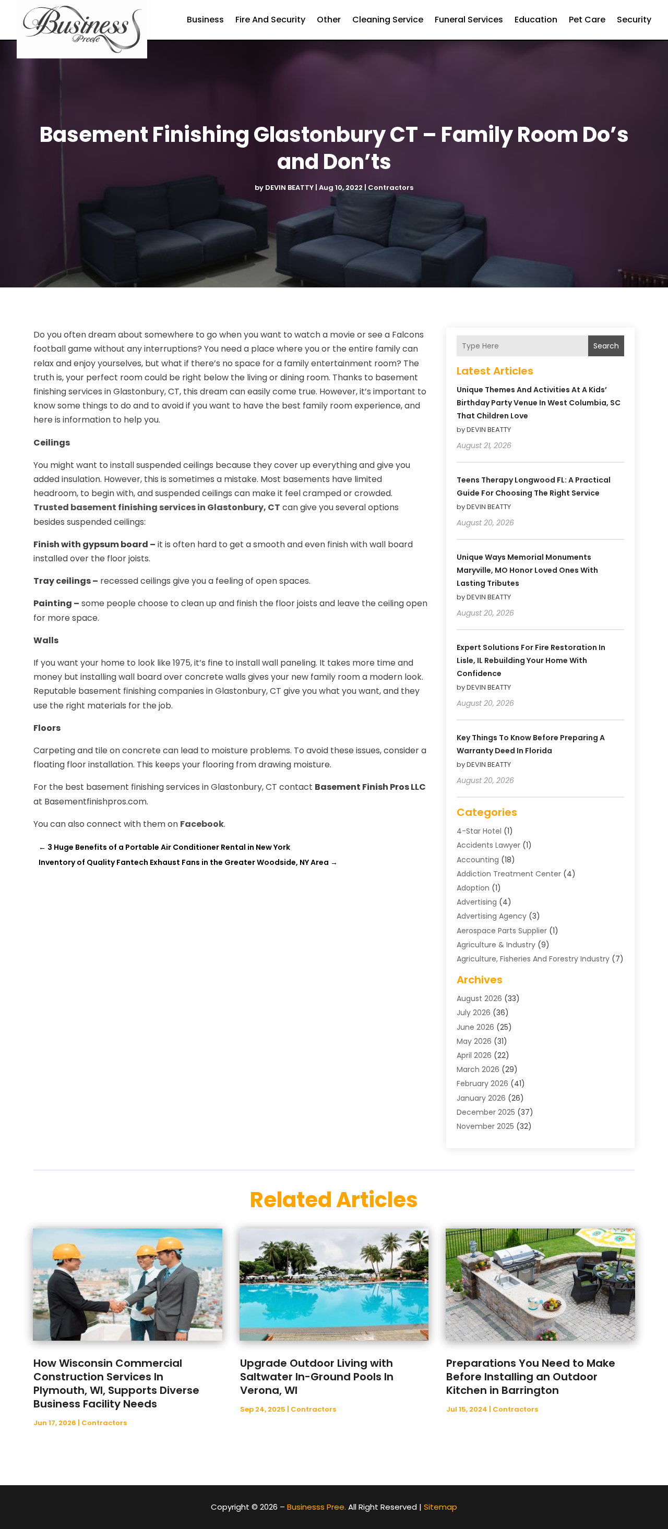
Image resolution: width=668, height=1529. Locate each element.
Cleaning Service (387, 20)
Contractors (390, 187)
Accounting (478, 859)
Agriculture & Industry (496, 945)
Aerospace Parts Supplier (502, 930)
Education (536, 20)
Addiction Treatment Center (509, 874)
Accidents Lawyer (488, 845)
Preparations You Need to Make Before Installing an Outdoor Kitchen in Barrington (530, 1377)
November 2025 (485, 1126)
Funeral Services (469, 20)
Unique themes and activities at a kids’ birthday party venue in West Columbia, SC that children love (539, 402)
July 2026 (474, 1012)
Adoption (473, 888)
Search (606, 346)
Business (205, 20)
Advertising (477, 902)
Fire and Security (270, 20)
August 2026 (479, 998)
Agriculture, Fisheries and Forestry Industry (533, 959)
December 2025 (486, 1112)
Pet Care (587, 20)
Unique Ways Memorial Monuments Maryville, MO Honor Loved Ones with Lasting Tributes (527, 570)
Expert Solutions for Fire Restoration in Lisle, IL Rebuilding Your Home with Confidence (531, 660)
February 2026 (482, 1083)
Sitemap (440, 1506)
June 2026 (475, 1027)
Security (634, 20)
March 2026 (478, 1069)
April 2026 (474, 1055)
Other (329, 20)
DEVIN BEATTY (289, 187)
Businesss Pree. (316, 1506)
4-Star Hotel (479, 831)
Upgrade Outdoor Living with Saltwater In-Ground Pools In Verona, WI (316, 1377)
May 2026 (474, 1041)
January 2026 (481, 1098)
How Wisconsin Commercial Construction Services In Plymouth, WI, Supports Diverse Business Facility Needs (116, 1383)
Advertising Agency (492, 916)
